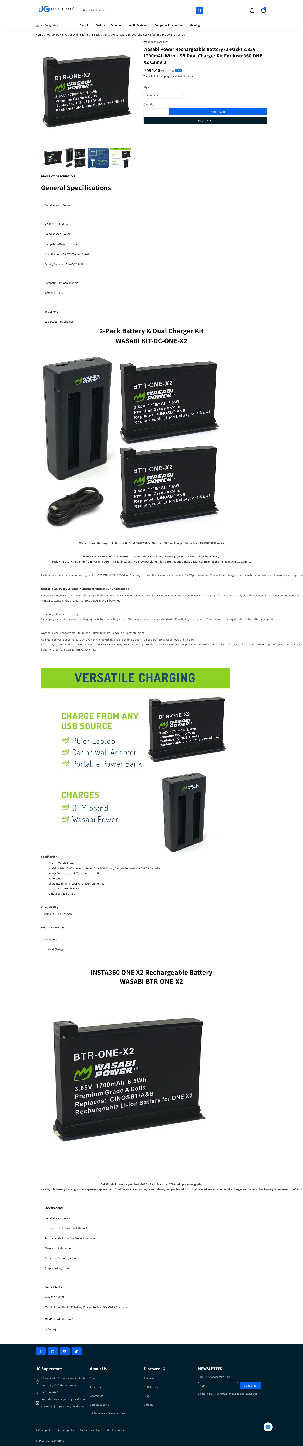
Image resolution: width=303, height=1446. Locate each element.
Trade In (149, 1378)
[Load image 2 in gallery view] (75, 158)
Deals (99, 25)
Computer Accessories (168, 25)
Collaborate (151, 1387)
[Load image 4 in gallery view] (120, 158)
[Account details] (252, 10)
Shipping (164, 76)
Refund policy (44, 1430)
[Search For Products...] (199, 10)
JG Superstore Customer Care (108, 1413)
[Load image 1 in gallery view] (53, 158)
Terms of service (90, 1430)
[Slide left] (39, 158)
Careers (148, 1404)
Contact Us (96, 1396)
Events (94, 1378)
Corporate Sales (99, 1404)
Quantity (148, 104)
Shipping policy (114, 1430)
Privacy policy (66, 1430)
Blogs (147, 1396)
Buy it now (205, 120)
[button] (263, 10)
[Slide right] (135, 158)
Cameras (115, 25)
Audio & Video (138, 25)
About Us (95, 1387)
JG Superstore (55, 1440)
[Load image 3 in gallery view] (98, 158)
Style (146, 87)
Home (39, 34)
